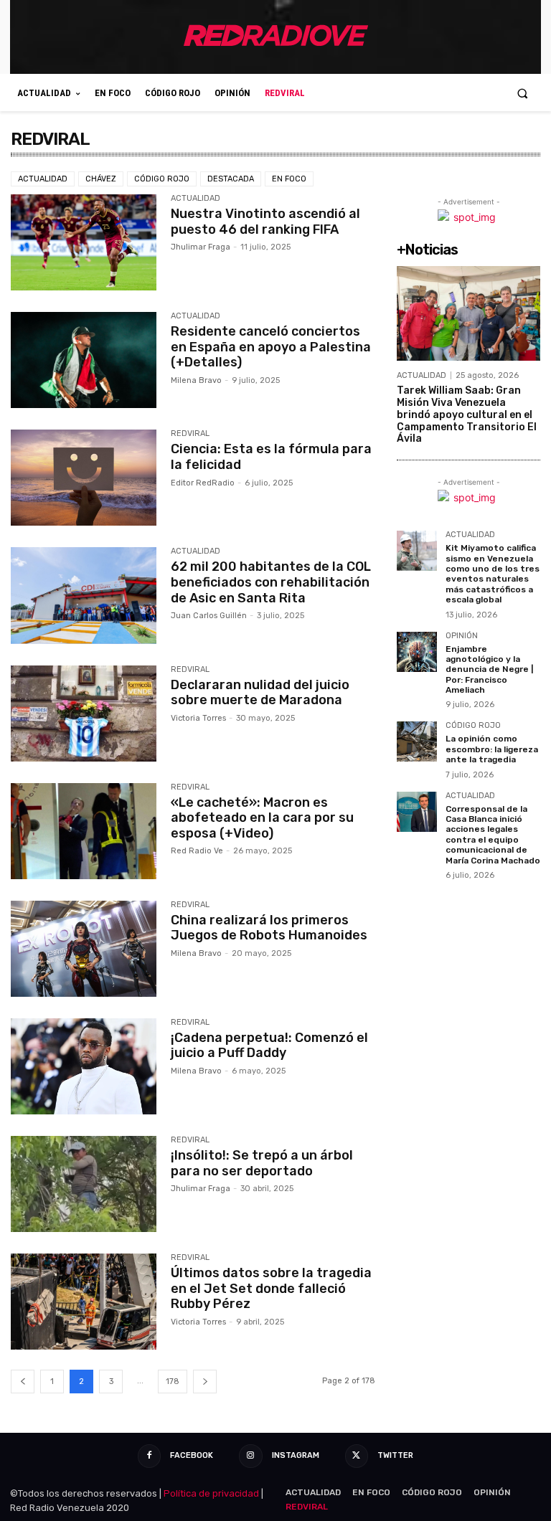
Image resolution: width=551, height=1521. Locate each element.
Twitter (395, 1455)
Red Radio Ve (197, 851)
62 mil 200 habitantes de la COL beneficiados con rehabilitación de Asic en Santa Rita (271, 582)
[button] (522, 93)
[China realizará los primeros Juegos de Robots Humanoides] (83, 949)
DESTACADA (230, 179)
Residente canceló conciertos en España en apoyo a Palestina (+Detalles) (271, 346)
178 (172, 1381)
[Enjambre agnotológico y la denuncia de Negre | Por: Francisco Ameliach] (417, 652)
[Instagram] (250, 1455)
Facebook (191, 1455)
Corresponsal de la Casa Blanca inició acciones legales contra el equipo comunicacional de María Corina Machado (493, 835)
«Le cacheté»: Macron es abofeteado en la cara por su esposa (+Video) (262, 818)
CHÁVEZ (100, 179)
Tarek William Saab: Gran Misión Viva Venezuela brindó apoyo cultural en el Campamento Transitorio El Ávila (467, 414)
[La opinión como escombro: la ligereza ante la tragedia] (417, 741)
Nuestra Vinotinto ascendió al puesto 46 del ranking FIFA (265, 221)
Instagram (295, 1455)
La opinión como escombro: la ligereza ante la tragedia (492, 749)
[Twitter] (356, 1455)
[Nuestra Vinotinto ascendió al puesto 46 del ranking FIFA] (83, 242)
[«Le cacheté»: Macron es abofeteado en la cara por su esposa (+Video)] (83, 831)
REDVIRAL (190, 434)
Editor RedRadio (203, 483)
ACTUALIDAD (42, 179)
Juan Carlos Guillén (209, 615)
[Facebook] (149, 1455)
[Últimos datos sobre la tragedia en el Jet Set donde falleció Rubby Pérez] (83, 1302)
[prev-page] (22, 1381)
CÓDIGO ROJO (161, 179)
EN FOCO (289, 179)
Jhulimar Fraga (200, 247)
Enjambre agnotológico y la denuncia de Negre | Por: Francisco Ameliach (489, 670)
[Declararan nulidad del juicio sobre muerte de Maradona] (83, 713)
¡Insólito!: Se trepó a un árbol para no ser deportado (262, 1163)
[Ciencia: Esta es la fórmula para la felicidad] (83, 478)
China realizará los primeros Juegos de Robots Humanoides (269, 928)
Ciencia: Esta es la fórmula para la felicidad (271, 457)
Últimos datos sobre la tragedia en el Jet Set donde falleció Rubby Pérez (271, 1288)
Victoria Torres (198, 718)
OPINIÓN (462, 636)
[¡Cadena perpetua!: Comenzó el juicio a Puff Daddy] (83, 1066)
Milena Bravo (196, 380)
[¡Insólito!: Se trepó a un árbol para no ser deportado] (83, 1184)
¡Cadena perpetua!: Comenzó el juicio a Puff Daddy (269, 1045)
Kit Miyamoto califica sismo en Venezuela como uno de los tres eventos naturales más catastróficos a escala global (493, 574)
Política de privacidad (211, 1493)
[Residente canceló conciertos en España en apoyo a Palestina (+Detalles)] (83, 360)
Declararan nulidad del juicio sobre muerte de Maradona (260, 693)
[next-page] (205, 1381)
